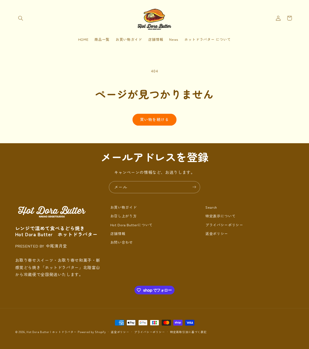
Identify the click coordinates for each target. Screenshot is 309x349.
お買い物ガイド (123, 207)
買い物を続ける (154, 119)
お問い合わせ (121, 242)
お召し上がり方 (123, 215)
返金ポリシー (216, 233)
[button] (20, 18)
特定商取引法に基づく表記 (188, 332)
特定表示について (220, 215)
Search (211, 207)
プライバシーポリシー (224, 224)
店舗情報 (118, 233)
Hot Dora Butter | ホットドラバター (52, 332)
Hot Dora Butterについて (131, 224)
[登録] (194, 187)
